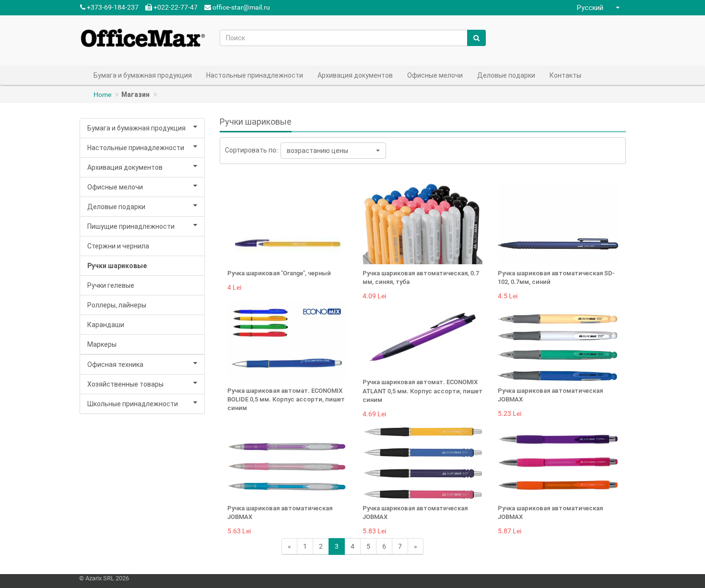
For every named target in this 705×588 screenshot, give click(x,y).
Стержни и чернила (118, 246)
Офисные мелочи (115, 187)
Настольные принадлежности (135, 148)
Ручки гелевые (110, 285)
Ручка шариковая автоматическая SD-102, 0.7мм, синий (556, 277)
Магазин (135, 94)
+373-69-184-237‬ (112, 7)
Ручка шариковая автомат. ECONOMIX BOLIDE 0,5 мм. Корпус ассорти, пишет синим (286, 399)
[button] (599, 7)
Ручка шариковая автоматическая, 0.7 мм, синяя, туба (421, 277)
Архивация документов (125, 167)
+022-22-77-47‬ (175, 7)
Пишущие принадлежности (131, 226)
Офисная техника (115, 364)
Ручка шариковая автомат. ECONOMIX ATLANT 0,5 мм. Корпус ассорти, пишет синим (422, 390)
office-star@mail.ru (241, 7)
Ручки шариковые (117, 266)
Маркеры (102, 344)
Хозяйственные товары (125, 384)
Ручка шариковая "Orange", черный (279, 273)
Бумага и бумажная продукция (136, 128)
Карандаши (105, 325)
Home (102, 94)
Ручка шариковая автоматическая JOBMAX (550, 395)
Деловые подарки (116, 207)
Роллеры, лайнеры (116, 305)
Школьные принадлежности (132, 404)
